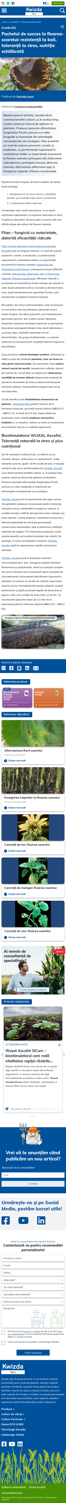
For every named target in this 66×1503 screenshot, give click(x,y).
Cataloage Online (12, 1434)
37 (30, 1113)
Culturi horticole (12, 1419)
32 (18, 1113)
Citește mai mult (17, 760)
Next (62, 630)
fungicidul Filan (21, 403)
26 (3, 1113)
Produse (6, 1409)
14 (35, 1109)
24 (60, 1109)
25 (62, 1109)
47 (55, 1113)
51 (30, 1116)
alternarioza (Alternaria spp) (28, 273)
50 (62, 1113)
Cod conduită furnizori (12, 1492)
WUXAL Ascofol (53, 468)
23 (57, 1109)
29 (11, 1113)
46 (53, 1113)
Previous (3, 631)
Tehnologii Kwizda (13, 1429)
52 (33, 1116)
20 (50, 1109)
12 (30, 1109)
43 (45, 1113)
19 (48, 1109)
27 (6, 1113)
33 (21, 1113)
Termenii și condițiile (31, 1331)
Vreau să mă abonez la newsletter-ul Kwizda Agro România (33, 1342)
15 (38, 1109)
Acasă (4, 22)
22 (55, 1109)
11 (28, 1109)
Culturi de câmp (11, 1414)
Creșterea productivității (31, 22)
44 (48, 1113)
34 (23, 1113)
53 (35, 1116)
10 (26, 1109)
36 (28, 1113)
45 (50, 1113)
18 (45, 1109)
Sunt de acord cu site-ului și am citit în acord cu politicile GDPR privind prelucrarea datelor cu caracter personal (36, 1334)
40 (38, 1113)
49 (60, 1113)
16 (40, 1109)
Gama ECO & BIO (12, 1424)
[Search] (59, 1045)
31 (16, 1113)
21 (53, 1109)
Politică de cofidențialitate (14, 1487)
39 (35, 1113)
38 (33, 1113)
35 (26, 1113)
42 (43, 1113)
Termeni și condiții (37, 1487)
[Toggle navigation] (4, 10)
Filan (4, 354)
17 (43, 1109)
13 (33, 1109)
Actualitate (14, 22)
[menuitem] (44, 3)
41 (40, 1113)
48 (57, 1113)
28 (8, 1113)
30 (13, 1113)
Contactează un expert (33, 989)
